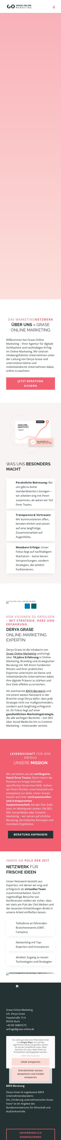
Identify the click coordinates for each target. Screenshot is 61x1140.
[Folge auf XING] (33, 606)
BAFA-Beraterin (36, 691)
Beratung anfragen (30, 834)
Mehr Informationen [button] (30, 1055)
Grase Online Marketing (21, 653)
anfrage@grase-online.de (20, 1029)
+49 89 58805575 (16, 1025)
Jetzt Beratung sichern (30, 383)
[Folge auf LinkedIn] (27, 606)
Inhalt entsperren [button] (30, 1061)
